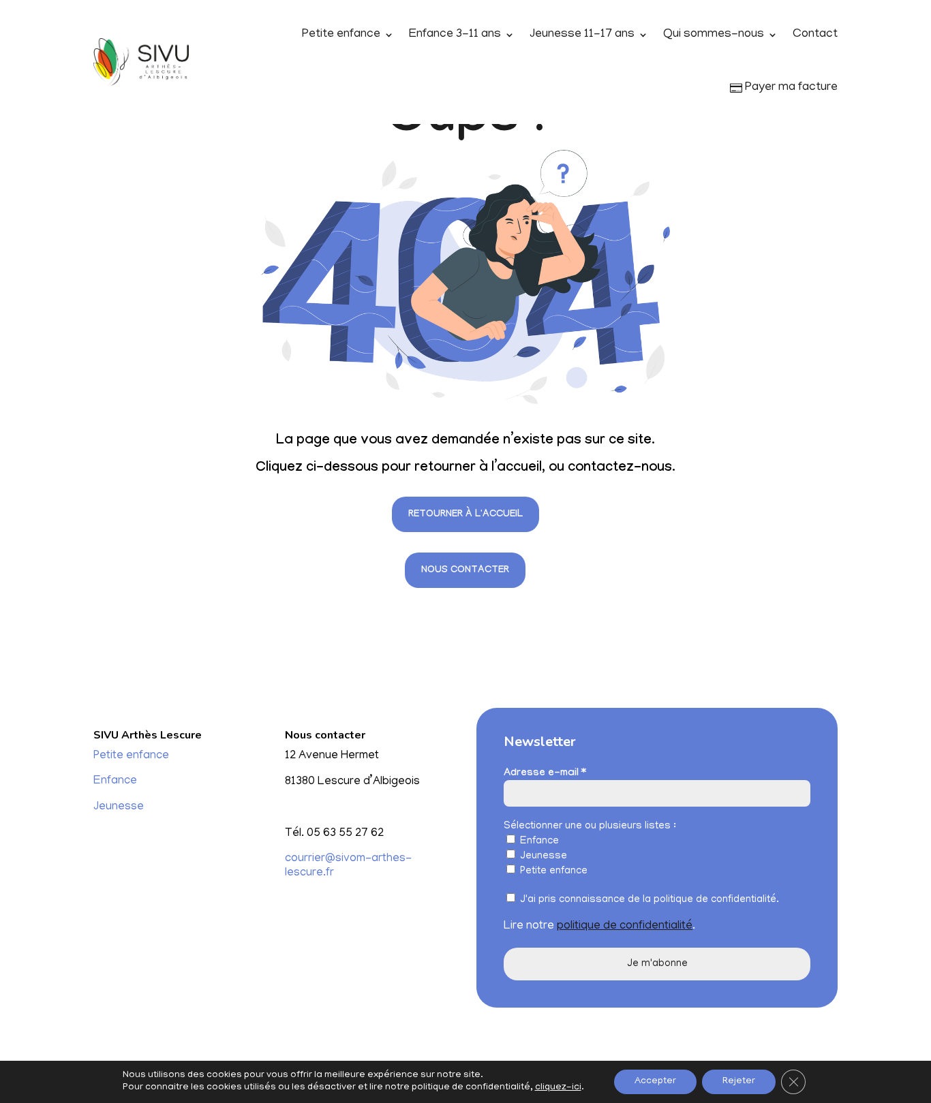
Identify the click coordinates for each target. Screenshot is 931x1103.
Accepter (655, 1081)
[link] (141, 62)
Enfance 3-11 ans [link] (455, 35)
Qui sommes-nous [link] (713, 35)
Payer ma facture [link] (790, 88)
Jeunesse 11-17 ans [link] (582, 35)
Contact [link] (815, 35)
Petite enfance (552, 871)
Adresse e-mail (545, 774)
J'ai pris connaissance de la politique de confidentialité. (648, 900)
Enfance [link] (115, 781)
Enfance (538, 841)
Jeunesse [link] (118, 807)
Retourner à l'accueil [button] (465, 515)
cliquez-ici (558, 1088)
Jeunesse (542, 856)
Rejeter (738, 1081)
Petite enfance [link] (341, 35)
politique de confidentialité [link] (624, 926)
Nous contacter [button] (465, 570)
